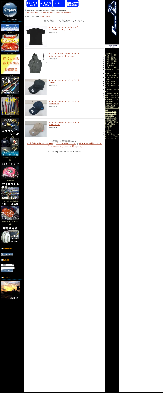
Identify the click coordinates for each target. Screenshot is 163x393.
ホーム (27, 12)
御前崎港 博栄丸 (110, 112)
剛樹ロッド (10, 95)
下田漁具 (108, 132)
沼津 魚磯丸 (109, 102)
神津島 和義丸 (110, 63)
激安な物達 (10, 53)
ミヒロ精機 (108, 126)
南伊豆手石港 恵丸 (111, 95)
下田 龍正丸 (109, 65)
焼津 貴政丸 (109, 116)
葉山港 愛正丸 (110, 124)
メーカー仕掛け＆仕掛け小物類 (10, 201)
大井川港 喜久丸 (110, 114)
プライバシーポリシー (57, 146)
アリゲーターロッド (10, 75)
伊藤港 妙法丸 (110, 106)
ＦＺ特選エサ (10, 32)
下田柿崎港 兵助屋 (111, 93)
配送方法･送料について (90, 143)
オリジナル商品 (10, 137)
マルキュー (108, 130)
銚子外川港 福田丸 (111, 122)
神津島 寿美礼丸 (110, 61)
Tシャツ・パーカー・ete (63, 12)
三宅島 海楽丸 (110, 83)
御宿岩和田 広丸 (110, 118)
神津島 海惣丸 (110, 57)
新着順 (48, 16)
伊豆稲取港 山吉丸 (111, 100)
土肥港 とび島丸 (110, 67)
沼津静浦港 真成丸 (111, 104)
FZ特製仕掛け (10, 180)
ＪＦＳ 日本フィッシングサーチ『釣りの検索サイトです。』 (112, 136)
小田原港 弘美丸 (110, 120)
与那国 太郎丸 (110, 81)
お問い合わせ (76, 146)
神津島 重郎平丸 (110, 59)
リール (10, 116)
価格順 (42, 16)
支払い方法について (66, 143)
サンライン (108, 128)
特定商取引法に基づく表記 (40, 143)
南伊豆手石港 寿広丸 (112, 97)
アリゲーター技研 (110, 55)
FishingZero (108, 53)
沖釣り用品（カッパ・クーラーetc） (42, 12)
